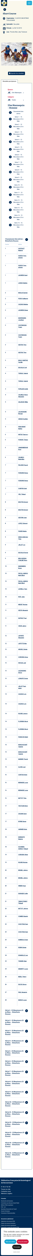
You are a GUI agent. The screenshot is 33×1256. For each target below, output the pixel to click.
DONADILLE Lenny (23, 955)
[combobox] (18, 92)
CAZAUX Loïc (22, 694)
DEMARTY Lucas (23, 969)
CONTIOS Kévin (22, 775)
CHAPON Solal (22, 488)
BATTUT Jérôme (23, 908)
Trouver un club (5, 1189)
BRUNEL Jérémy (23, 870)
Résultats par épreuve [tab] (9, 81)
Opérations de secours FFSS (8, 1221)
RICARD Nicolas (22, 862)
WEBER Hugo (22, 886)
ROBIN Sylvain (22, 947)
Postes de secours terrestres (8, 1223)
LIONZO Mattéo (22, 283)
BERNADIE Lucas (23, 782)
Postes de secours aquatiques (8, 1225)
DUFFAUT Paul (22, 618)
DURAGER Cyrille (23, 893)
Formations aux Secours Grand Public (10, 1203)
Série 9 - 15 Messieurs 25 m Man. (18, 180)
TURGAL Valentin (23, 373)
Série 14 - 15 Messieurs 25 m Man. (18, 217)
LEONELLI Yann (22, 589)
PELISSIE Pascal (23, 465)
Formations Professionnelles (8, 1213)
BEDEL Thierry (22, 976)
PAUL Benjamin (22, 992)
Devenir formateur (5, 1211)
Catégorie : (11, 97)
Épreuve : (10, 89)
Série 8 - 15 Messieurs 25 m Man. (18, 172)
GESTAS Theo (22, 345)
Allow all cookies (10, 1241)
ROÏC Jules (21, 597)
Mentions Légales (6, 1193)
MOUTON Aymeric (23, 502)
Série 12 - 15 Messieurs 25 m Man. (18, 202)
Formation (3, 1198)
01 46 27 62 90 (5, 1187)
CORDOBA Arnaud (23, 657)
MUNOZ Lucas (22, 1000)
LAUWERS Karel (22, 275)
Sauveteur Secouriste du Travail (9, 1209)
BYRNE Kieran (22, 821)
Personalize (17, 1247)
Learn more (16, 1251)
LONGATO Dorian (23, 678)
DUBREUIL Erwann (23, 940)
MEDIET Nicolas (22, 604)
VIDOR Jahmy (22, 626)
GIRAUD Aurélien (23, 419)
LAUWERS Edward (23, 310)
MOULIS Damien (23, 293)
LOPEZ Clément (22, 523)
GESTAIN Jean (22, 517)
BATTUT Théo (22, 798)
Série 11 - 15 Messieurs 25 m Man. (18, 195)
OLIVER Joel (21, 767)
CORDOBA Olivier (23, 854)
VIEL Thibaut (22, 494)
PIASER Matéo (22, 531)
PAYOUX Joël (22, 663)
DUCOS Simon (22, 984)
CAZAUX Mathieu (23, 304)
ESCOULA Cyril (22, 367)
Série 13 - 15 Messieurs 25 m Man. (18, 210)
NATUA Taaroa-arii (23, 434)
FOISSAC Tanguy (23, 440)
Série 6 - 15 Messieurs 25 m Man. (18, 157)
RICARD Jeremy (22, 713)
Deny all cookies (22, 1241)
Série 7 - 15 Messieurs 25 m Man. (18, 164)
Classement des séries (18, 112)
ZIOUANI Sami (22, 814)
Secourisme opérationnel (7, 1218)
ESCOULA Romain (23, 552)
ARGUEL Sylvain (22, 649)
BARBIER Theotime (23, 759)
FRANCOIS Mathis (23, 737)
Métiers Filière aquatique (7, 1205)
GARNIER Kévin (22, 829)
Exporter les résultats (17, 73)
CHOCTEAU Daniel (23, 924)
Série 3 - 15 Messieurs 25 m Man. (18, 134)
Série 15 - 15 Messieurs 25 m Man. (18, 225)
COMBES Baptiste (23, 916)
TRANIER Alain (22, 961)
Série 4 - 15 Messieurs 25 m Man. (18, 142)
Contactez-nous (6, 1191)
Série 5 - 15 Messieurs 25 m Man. (18, 149)
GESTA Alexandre (23, 610)
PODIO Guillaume (23, 298)
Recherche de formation (7, 1201)
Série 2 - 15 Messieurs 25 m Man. (18, 127)
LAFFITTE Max (22, 643)
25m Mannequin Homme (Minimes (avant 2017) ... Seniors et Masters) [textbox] (18, 92)
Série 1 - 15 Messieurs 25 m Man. (18, 119)
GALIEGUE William (23, 402)
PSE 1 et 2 (3, 1207)
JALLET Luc (21, 545)
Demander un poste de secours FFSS (10, 1227)
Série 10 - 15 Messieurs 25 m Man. (18, 187)
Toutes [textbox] (14, 100)
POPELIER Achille (23, 389)
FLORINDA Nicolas (23, 721)
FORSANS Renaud (23, 473)
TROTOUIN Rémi (23, 806)
